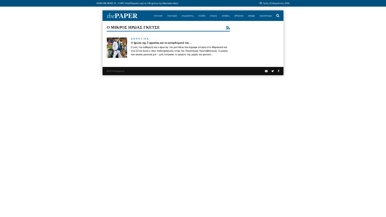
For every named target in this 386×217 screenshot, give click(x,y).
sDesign (251, 15)
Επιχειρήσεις (188, 15)
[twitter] (272, 71)
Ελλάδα (201, 15)
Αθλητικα (140, 38)
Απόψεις (226, 15)
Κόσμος (213, 15)
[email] (266, 71)
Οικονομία (172, 15)
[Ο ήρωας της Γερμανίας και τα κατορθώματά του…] (117, 48)
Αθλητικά (238, 15)
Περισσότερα (266, 15)
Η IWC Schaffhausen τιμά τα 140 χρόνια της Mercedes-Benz (148, 3)
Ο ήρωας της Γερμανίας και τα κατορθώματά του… (161, 42)
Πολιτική (158, 15)
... (212, 54)
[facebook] (278, 71)
